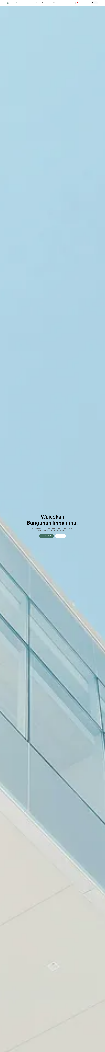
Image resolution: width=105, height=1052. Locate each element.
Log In (94, 3)
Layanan (44, 3)
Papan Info (62, 3)
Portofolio (53, 3)
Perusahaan (36, 3)
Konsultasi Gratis (46, 536)
